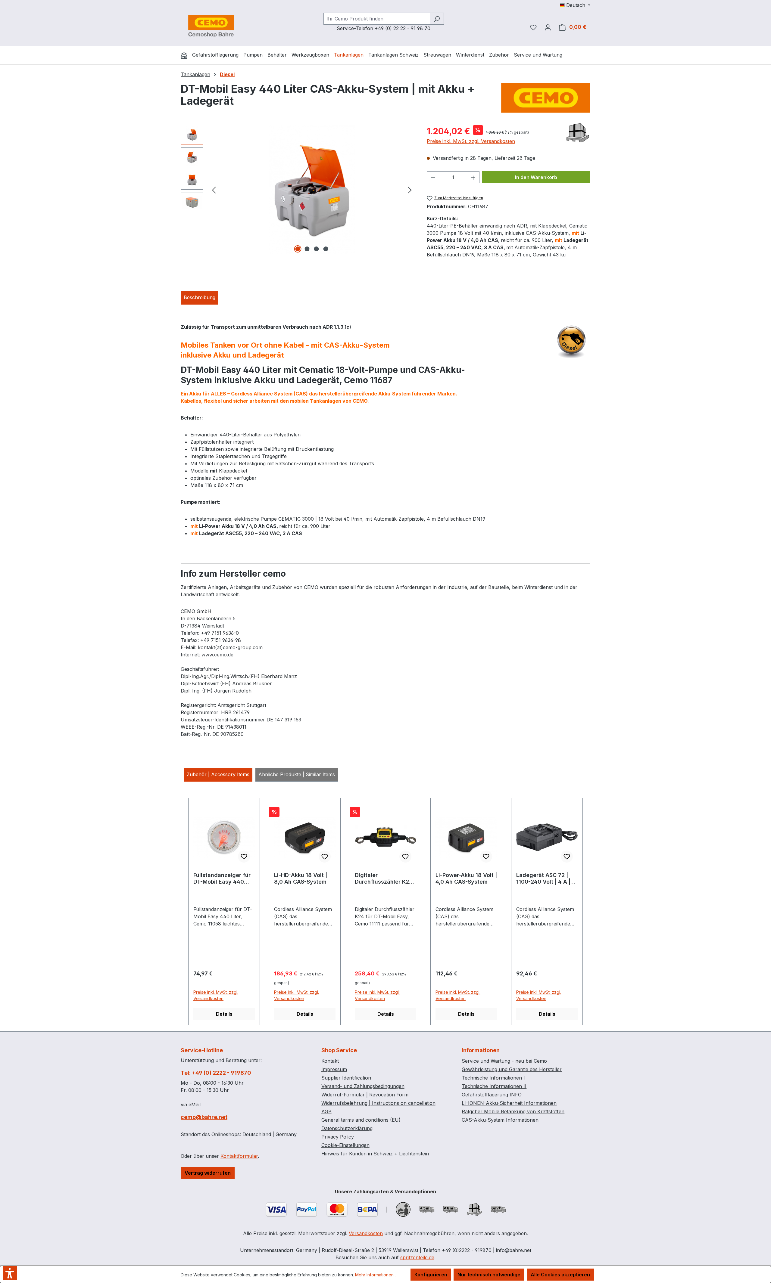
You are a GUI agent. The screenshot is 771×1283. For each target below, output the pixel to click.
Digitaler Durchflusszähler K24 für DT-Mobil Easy (384, 878)
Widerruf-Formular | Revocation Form (364, 1095)
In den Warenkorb (536, 177)
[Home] (184, 55)
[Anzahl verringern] (433, 177)
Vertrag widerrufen (208, 1173)
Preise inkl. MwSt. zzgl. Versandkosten (471, 141)
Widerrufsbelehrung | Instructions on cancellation (378, 1103)
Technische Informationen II (494, 1086)
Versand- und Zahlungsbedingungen (362, 1086)
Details (224, 1014)
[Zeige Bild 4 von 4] (325, 248)
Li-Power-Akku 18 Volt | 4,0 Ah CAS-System (466, 878)
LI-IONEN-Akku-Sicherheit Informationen (509, 1103)
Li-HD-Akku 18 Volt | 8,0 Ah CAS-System (300, 878)
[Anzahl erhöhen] (473, 177)
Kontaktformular (239, 1156)
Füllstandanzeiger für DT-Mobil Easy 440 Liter (222, 878)
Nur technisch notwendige (488, 1275)
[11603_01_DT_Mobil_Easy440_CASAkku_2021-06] (312, 189)
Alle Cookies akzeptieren (560, 1275)
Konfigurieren (430, 1275)
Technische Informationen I (493, 1078)
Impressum (334, 1069)
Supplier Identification (346, 1078)
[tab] (199, 298)
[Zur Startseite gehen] (211, 25)
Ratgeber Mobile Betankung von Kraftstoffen (513, 1111)
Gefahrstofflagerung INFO (492, 1095)
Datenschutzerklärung (347, 1128)
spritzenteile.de (417, 1257)
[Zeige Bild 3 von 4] (316, 248)
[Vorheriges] (213, 189)
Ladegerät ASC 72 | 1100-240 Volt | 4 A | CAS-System (543, 878)
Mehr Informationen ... (376, 1274)
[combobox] (376, 19)
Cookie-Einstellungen (345, 1145)
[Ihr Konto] (548, 27)
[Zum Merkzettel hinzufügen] (244, 857)
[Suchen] (437, 19)
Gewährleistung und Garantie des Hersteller (512, 1069)
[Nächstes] (409, 189)
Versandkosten (366, 1233)
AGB (326, 1111)
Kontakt (330, 1061)
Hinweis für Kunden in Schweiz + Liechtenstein (375, 1154)
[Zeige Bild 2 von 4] (307, 248)
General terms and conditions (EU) (361, 1120)
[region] (298, 189)
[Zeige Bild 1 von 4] (297, 248)
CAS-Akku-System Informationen (500, 1120)
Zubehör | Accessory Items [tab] (218, 774)
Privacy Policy (337, 1137)
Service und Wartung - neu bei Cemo (504, 1061)
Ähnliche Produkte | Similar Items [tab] (296, 774)
